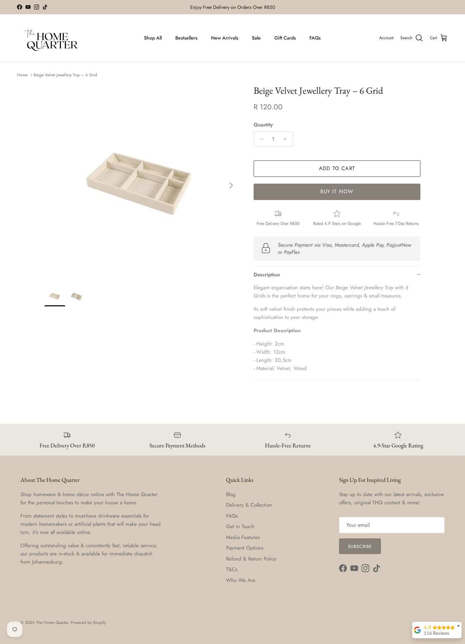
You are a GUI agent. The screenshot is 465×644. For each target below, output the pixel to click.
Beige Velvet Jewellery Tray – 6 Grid (65, 75)
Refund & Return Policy (251, 559)
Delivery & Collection (249, 505)
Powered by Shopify (88, 622)
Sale (256, 37)
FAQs (315, 37)
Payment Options (244, 548)
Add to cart (337, 168)
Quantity (263, 124)
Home (22, 75)
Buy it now (336, 191)
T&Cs (231, 569)
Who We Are (240, 580)
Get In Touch (240, 526)
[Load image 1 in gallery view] (142, 182)
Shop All (153, 37)
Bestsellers (186, 37)
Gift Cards (285, 37)
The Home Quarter (52, 622)
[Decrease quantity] (260, 139)
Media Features (243, 537)
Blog (231, 494)
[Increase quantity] (287, 139)
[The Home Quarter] (51, 38)
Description (267, 274)
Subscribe (360, 546)
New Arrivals (224, 37)
